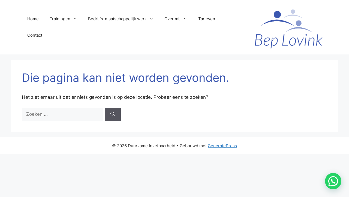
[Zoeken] (113, 114)
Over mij (172, 18)
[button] (333, 181)
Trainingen (60, 18)
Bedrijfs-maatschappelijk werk (117, 18)
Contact (34, 35)
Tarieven (206, 18)
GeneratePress (222, 145)
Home (33, 18)
